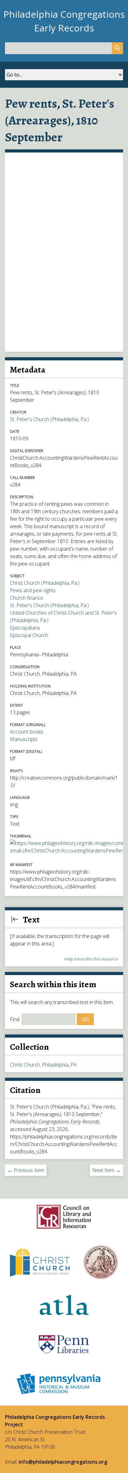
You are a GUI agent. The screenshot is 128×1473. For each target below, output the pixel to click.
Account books (26, 731)
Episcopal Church (29, 635)
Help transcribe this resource (91, 959)
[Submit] (117, 48)
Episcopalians (25, 627)
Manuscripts (24, 739)
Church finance (26, 597)
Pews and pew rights (33, 590)
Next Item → (106, 1170)
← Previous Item (25, 1170)
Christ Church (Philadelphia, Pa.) (45, 582)
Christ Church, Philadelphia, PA (43, 1064)
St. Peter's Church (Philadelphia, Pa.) (49, 419)
